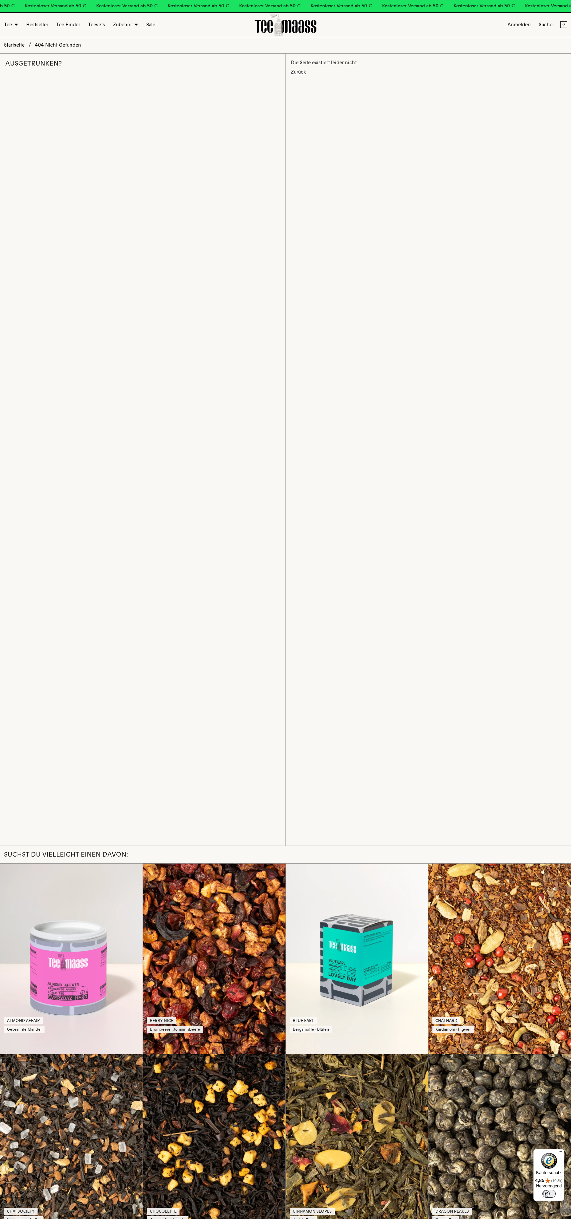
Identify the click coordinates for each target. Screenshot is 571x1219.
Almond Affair (23, 1020)
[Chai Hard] (499, 959)
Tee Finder (68, 24)
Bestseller (37, 24)
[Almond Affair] (71, 959)
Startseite (14, 45)
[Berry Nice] (214, 959)
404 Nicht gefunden (58, 45)
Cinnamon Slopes (312, 1211)
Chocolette (163, 1211)
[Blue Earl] (357, 959)
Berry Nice (161, 1020)
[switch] (549, 1194)
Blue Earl (303, 1020)
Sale (150, 24)
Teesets (96, 24)
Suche (545, 24)
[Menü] (560, 1153)
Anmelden (519, 24)
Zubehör (122, 24)
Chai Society (21, 1211)
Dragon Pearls (452, 1211)
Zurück (298, 72)
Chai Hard (446, 1020)
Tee (8, 24)
